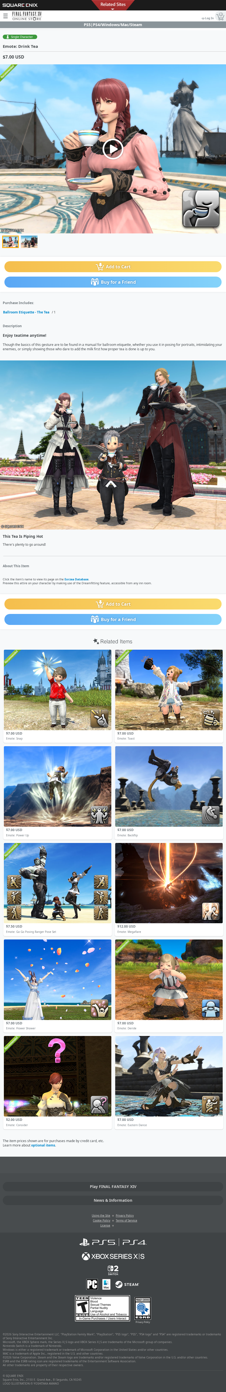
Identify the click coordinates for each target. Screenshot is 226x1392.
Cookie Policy (101, 1220)
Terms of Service (126, 1220)
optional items (43, 1145)
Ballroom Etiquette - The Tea (26, 312)
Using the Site (101, 1215)
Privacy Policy (125, 1215)
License (105, 1225)
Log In (209, 18)
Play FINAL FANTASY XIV (113, 1186)
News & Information (113, 1200)
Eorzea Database (76, 579)
